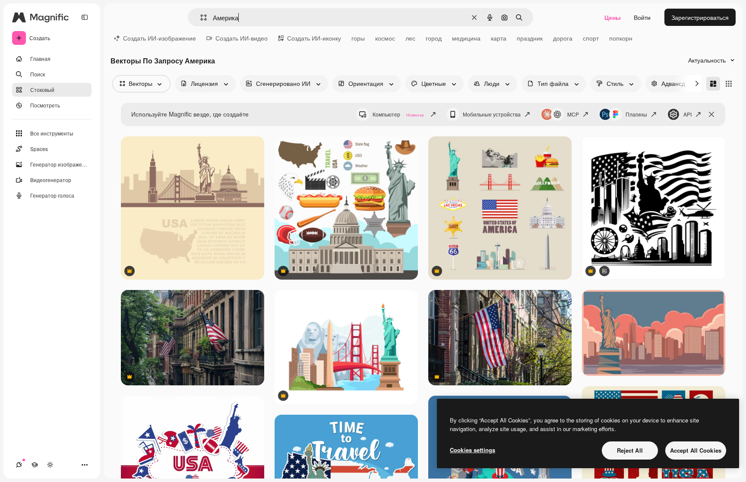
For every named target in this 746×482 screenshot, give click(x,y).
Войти (642, 17)
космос (385, 38)
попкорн (620, 38)
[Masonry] (713, 84)
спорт (591, 38)
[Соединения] (19, 465)
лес (410, 38)
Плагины (636, 114)
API (687, 114)
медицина (466, 38)
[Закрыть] (711, 114)
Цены (612, 17)
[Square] (729, 84)
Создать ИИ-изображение (159, 38)
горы (358, 38)
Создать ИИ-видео (241, 38)
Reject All (630, 450)
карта (498, 38)
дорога (562, 38)
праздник (530, 38)
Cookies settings (472, 450)
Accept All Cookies (695, 450)
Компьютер (398, 114)
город (434, 38)
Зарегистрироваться (700, 17)
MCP (573, 114)
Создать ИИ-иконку (314, 38)
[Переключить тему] (50, 465)
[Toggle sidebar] (85, 17)
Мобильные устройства (492, 114)
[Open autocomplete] (200, 17)
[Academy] (34, 465)
